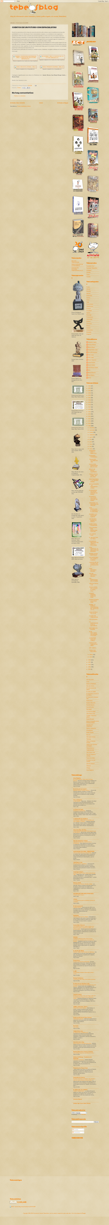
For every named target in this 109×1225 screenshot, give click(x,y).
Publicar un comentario (19, 96)
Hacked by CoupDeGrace (79, 810)
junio (90, 441)
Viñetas (88, 768)
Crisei (87, 681)
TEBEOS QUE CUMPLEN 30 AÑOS (93, 644)
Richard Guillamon (78, 978)
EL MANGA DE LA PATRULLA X (80, 1032)
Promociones (89, 317)
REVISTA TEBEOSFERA (75, 261)
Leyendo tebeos (77, 994)
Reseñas (88, 291)
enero (91, 657)
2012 (89, 418)
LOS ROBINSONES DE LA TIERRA (93, 580)
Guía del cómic (90, 707)
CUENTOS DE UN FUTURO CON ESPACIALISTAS (93, 564)
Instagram (88, 270)
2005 (89, 667)
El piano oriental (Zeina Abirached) (81, 961)
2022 (89, 395)
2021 (89, 397)
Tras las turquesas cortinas (80, 840)
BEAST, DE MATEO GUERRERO (93, 471)
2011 (89, 421)
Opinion (88, 312)
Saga (87, 302)
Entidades (88, 332)
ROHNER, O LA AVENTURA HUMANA (93, 515)
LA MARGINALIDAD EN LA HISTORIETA (93, 623)
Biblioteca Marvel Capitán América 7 (81, 790)
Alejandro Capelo (92, 342)
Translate (83, 1114)
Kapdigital (76, 915)
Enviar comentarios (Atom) (24, 106)
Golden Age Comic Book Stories (81, 1103)
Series (88, 299)
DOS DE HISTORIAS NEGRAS (92, 575)
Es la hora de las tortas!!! (80, 789)
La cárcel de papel (90, 711)
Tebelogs (88, 739)
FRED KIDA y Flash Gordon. (80, 1008)
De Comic (75, 1025)
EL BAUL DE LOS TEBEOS (80, 1089)
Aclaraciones (89, 330)
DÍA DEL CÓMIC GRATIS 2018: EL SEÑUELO (84, 952)
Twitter (88, 274)
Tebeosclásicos (90, 748)
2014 (89, 414)
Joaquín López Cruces (78, 895)
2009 (89, 425)
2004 (89, 669)
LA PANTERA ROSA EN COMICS (92, 639)
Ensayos (88, 308)
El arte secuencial (78, 906)
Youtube (88, 276)
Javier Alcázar (91, 362)
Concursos (89, 323)
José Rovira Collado (93, 367)
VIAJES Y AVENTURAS (78, 1091)
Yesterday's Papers (78, 872)
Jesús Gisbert (91, 365)
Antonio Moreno (92, 344)
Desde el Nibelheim (91, 683)
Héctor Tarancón (92, 360)
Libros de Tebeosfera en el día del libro (82, 852)
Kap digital (89, 709)
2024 (89, 390)
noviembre (92, 430)
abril (90, 446)
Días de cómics (90, 686)
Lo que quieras (77, 801)
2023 (89, 393)
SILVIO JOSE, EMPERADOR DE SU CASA (93, 466)
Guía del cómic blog (78, 1042)
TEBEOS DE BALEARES (92, 651)
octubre (91, 432)
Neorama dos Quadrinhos (89, 725)
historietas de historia (79, 1077)
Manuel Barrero (92, 372)
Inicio (41, 103)
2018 (89, 404)
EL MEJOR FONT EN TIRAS (93, 538)
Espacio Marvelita (90, 702)
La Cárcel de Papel (78, 809)
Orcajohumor (89, 730)
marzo (91, 448)
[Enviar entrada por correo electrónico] (35, 85)
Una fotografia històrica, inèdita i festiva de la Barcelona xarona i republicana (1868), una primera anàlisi (83, 928)
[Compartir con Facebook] (28, 88)
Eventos (88, 321)
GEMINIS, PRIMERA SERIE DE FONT (92, 595)
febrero (91, 654)
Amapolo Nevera (77, 907)
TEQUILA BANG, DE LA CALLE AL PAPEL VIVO (93, 589)
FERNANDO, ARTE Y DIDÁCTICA (92, 452)
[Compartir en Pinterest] (29, 88)
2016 (89, 409)
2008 (89, 660)
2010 (89, 423)
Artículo (88, 289)
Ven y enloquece (77, 799)
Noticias (88, 293)
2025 (89, 388)
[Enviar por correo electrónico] (23, 88)
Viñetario (88, 765)
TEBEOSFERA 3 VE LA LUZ (93, 613)
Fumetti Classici (90, 705)
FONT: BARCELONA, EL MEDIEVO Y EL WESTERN (93, 509)
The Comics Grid (90, 752)
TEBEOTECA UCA (78, 1031)
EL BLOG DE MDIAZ (78, 950)
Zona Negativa (90, 770)
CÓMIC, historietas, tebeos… (80, 1006)
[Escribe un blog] (24, 88)
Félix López (91, 355)
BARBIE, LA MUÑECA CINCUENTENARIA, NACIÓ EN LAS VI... (93, 607)
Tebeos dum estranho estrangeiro (91, 745)
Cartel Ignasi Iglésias (78, 1018)
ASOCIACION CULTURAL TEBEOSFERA (83, 851)
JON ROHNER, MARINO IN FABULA (93, 520)
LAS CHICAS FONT (92, 534)
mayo (91, 444)
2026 (89, 386)
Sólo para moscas (90, 736)
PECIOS (75, 937)
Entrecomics (89, 700)
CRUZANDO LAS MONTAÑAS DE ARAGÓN (94, 504)
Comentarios (76, 1132)
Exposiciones (89, 304)
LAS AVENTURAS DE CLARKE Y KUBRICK (93, 559)
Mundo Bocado (90, 719)
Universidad (89, 319)
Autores (88, 297)
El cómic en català (91, 691)
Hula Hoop (76, 1027)
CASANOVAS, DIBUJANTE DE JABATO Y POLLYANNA (94, 543)
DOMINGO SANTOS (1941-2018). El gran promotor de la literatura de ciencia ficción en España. (83, 940)
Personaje (88, 315)
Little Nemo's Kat (90, 713)
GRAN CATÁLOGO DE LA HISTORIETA (77, 265)
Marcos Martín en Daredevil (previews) (82, 1043)
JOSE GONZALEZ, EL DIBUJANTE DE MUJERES (94, 549)
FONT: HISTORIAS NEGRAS (92, 570)
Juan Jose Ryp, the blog (79, 829)
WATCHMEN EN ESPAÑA (93, 628)
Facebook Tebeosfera (91, 268)
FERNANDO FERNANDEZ (93, 456)
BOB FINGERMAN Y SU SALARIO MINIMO (94, 480)
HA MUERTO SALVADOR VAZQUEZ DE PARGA (93, 498)
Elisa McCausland (92, 352)
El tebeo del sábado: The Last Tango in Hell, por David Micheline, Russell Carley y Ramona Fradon (84, 997)
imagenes (88, 334)
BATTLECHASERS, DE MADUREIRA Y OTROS (94, 486)
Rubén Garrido (90, 732)
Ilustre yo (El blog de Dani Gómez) (82, 1017)
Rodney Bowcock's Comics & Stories (83, 1051)
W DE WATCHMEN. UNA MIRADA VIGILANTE (93, 633)
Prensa (88, 325)
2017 (89, 407)
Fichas (19, 87)
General (88, 328)
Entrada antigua (62, 103)
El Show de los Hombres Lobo (81, 983)
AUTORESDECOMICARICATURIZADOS (83, 893)
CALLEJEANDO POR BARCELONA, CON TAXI (93, 529)
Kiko (89, 370)
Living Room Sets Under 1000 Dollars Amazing (84, 979)
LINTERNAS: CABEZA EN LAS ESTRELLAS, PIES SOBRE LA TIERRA (83, 821)
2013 (89, 416)
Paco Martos (91, 375)
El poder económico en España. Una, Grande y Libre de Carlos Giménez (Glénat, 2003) (84, 1079)
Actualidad (89, 310)
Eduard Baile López (93, 349)
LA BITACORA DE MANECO (80, 819)
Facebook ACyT (90, 266)
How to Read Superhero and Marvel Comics (83, 1053)
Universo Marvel (90, 763)
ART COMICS (92, 648)
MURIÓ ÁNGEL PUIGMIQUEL (93, 524)
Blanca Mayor (91, 347)
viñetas (75, 899)
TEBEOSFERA (90, 750)
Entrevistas (89, 295)
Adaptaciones (89, 306)
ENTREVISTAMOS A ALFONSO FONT (94, 601)
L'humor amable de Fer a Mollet (80, 916)
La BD (74, 971)
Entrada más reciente (17, 103)
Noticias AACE (77, 882)
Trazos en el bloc (90, 758)
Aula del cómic (90, 679)
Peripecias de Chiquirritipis (80, 1068)
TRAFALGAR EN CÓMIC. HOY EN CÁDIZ (93, 475)
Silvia (89, 377)
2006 (89, 664)
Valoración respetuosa (78, 1059)
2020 (89, 400)
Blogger (84, 1213)
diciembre (92, 427)
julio (90, 439)
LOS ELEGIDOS (93, 619)
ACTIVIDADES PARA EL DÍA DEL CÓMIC (83, 884)
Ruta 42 (88, 734)
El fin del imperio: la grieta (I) (80, 863)
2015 (89, 411)
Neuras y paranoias (91, 728)
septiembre (92, 434)
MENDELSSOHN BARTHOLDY (93, 554)
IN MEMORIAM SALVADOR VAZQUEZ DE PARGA (93, 492)
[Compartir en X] (26, 88)
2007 (89, 662)
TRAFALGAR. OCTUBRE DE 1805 (93, 461)
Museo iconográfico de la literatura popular (92, 722)
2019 (89, 402)
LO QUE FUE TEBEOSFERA (93, 616)
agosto (91, 437)
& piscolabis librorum (79, 925)
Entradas (75, 1129)
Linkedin (88, 272)
